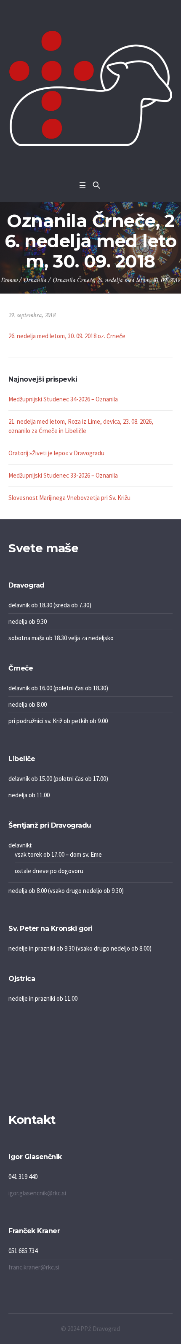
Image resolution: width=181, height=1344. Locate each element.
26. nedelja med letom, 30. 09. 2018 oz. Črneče (66, 336)
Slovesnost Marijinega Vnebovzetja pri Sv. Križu (69, 498)
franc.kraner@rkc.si (33, 1267)
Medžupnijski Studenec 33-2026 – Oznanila (63, 475)
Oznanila (35, 280)
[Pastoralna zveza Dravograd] (90, 88)
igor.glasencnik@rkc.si (37, 1193)
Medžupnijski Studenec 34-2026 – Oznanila (63, 399)
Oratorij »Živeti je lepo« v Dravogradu (56, 453)
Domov (9, 280)
